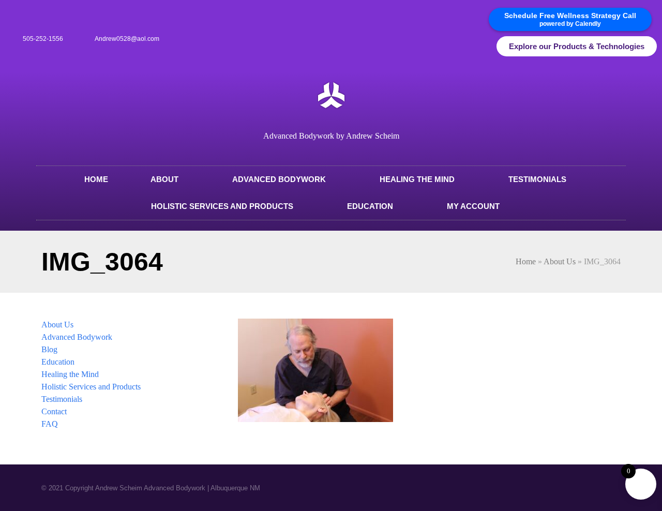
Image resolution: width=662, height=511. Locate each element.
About (164, 179)
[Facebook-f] (472, 46)
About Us (560, 261)
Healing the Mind (417, 179)
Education (370, 206)
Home (96, 179)
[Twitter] (489, 46)
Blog (49, 349)
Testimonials (537, 179)
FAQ (49, 423)
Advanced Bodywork (279, 179)
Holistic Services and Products (222, 206)
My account (473, 206)
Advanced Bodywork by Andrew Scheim (331, 135)
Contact (54, 411)
